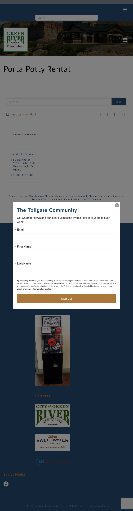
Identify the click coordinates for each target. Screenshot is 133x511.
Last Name (24, 263)
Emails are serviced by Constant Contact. (34, 288)
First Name (24, 246)
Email (20, 229)
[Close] (117, 205)
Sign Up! (66, 299)
